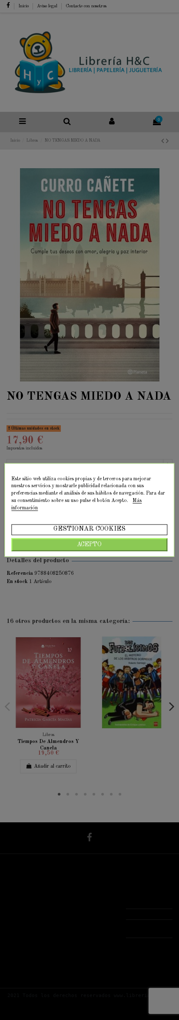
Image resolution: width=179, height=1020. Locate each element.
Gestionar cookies (89, 529)
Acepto (89, 544)
